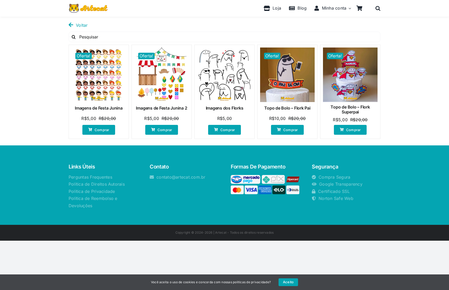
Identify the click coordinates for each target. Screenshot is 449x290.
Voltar (82, 25)
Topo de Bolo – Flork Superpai (350, 109)
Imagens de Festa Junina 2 (161, 108)
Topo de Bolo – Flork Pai (287, 108)
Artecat (221, 232)
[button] (377, 8)
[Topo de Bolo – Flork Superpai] (350, 75)
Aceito (288, 282)
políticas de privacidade (251, 282)
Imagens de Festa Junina (98, 108)
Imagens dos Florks (224, 108)
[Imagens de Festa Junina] (98, 75)
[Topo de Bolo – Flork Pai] (287, 75)
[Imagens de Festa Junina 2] (161, 75)
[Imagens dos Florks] (224, 75)
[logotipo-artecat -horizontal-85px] (88, 6)
